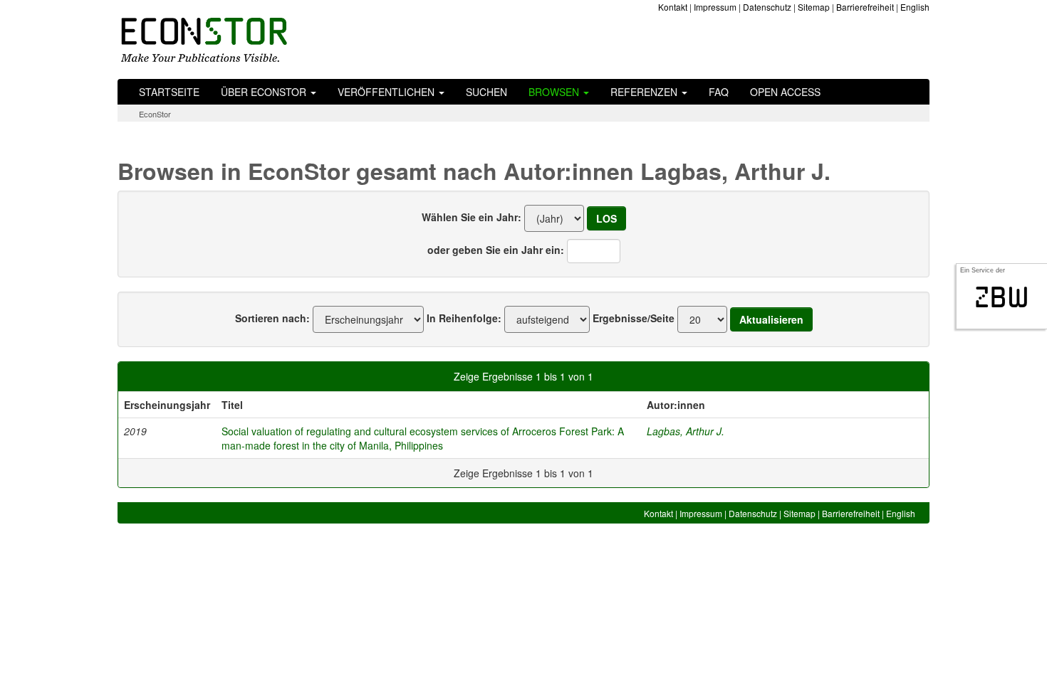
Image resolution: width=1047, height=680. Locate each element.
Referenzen (645, 92)
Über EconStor (265, 92)
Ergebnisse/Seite (633, 318)
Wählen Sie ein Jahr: (471, 217)
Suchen (486, 92)
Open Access (785, 92)
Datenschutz (767, 7)
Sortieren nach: (272, 318)
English (914, 7)
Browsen (555, 92)
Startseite (169, 92)
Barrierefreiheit (865, 7)
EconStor (155, 113)
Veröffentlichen (387, 92)
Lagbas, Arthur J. (685, 431)
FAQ (719, 92)
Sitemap (814, 7)
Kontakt (672, 7)
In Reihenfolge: (464, 318)
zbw (1001, 297)
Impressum (715, 7)
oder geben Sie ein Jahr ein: (495, 250)
